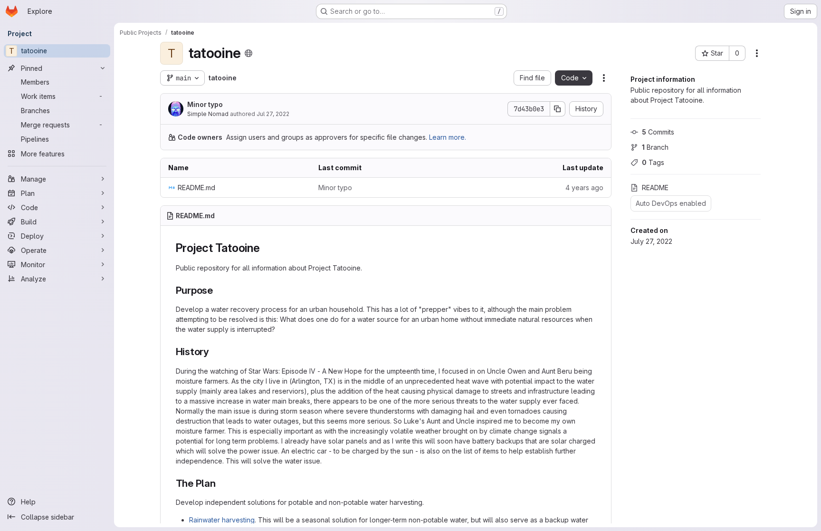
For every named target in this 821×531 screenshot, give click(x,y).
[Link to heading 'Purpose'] (218, 290)
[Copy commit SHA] (557, 108)
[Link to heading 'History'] (214, 351)
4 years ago (584, 187)
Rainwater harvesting (222, 520)
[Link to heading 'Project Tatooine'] (266, 248)
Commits (658, 132)
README (655, 187)
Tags (653, 162)
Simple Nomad (208, 113)
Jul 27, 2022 (273, 113)
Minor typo (205, 104)
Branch (655, 147)
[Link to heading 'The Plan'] (221, 483)
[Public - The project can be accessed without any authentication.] (248, 53)
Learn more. (447, 137)
